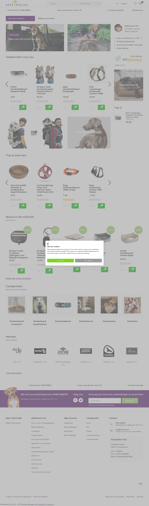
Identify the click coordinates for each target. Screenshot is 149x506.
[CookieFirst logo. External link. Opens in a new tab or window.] (48, 244)
